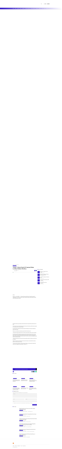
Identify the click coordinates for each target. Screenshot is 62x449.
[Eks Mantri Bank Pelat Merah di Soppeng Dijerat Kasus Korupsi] (25, 376)
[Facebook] (32, 371)
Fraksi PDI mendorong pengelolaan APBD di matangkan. (44, 280)
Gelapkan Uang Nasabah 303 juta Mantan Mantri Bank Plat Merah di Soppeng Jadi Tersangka (33, 381)
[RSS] (13, 443)
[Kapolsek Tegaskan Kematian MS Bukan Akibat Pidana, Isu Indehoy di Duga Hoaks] (33, 385)
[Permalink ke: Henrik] (13, 270)
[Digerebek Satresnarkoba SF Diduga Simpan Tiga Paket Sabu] (25, 385)
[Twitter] (33, 371)
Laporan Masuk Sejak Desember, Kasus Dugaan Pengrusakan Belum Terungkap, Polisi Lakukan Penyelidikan (16, 389)
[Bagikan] (36, 270)
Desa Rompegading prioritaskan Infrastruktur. (43, 282)
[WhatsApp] (36, 371)
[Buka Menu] (48, 3)
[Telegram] (34, 371)
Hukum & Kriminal (15, 378)
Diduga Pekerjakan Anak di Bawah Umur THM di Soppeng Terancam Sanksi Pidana (16, 381)
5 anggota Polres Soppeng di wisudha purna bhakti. (44, 277)
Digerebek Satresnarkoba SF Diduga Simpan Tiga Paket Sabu (24, 388)
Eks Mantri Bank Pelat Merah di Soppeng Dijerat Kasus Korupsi (24, 380)
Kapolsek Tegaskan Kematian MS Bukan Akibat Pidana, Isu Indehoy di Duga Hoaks (33, 389)
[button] (45, 3)
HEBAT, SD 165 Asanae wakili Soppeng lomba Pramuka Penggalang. (44, 274)
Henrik (15, 270)
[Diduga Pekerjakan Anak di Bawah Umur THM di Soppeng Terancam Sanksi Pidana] (16, 376)
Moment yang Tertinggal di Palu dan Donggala (44, 271)
